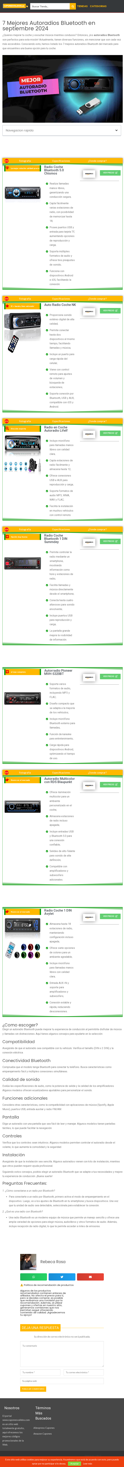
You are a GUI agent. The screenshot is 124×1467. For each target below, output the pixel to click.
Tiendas (82, 6)
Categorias (98, 6)
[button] (116, 130)
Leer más (87, 1463)
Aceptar (74, 1463)
